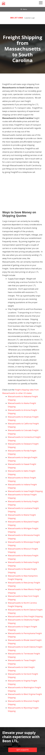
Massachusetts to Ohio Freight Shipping (25, 616)
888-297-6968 (16, 17)
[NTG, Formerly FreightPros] (4, 3)
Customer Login (29, 18)
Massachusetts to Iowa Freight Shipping (25, 491)
